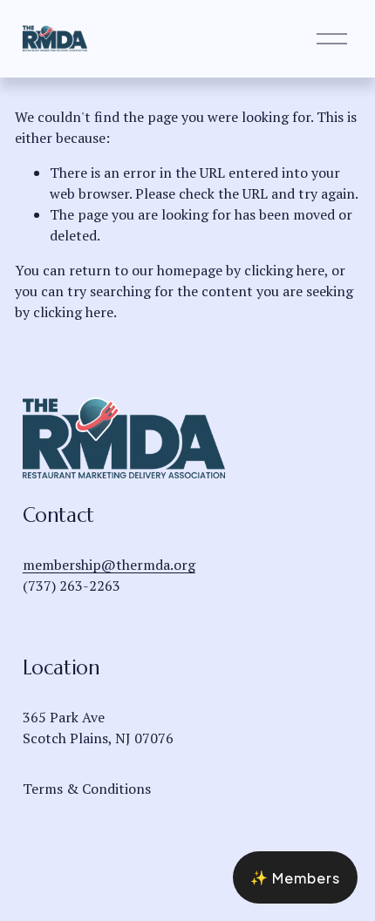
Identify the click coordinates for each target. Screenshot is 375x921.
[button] (295, 877)
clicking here (284, 270)
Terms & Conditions (87, 788)
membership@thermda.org (109, 564)
